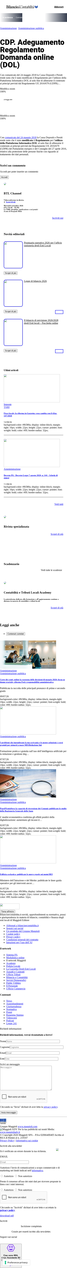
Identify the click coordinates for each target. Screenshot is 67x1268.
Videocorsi (11, 1017)
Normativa (11, 1009)
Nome (3, 1041)
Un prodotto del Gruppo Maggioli (23, 931)
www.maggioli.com (27, 1126)
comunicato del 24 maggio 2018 (20, 137)
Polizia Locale (13, 966)
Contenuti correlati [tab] (15, 634)
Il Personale (12, 985)
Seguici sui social (14, 928)
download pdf (7, 1215)
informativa (37, 1170)
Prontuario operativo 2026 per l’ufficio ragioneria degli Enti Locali (43, 244)
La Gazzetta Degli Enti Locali (21, 969)
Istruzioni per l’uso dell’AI (19, 942)
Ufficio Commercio (15, 988)
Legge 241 (11, 1023)
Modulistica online (15, 957)
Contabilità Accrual (24, 17)
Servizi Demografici (16, 980)
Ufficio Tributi (13, 974)
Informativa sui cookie (27, 1140)
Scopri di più (10, 202)
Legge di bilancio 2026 (35, 281)
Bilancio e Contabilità (17, 977)
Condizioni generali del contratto (22, 939)
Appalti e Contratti (15, 971)
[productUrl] (13, 267)
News (9, 1001)
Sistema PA (12, 954)
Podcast (10, 1020)
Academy (11, 963)
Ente (2, 1058)
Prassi (9, 1012)
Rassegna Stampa (15, 1015)
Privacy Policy (7, 1140)
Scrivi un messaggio (10, 1064)
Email (3, 1053)
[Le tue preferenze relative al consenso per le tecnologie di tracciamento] (16, 1262)
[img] (57, 1149)
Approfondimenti (14, 1003)
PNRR (36, 17)
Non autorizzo (25, 1176)
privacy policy (50, 1107)
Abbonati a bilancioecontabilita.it (22, 925)
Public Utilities (13, 983)
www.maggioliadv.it (10, 1132)
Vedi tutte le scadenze (51, 570)
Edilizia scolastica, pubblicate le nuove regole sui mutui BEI (26, 874)
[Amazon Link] (59, 312)
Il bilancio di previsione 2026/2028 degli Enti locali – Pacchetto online (41, 321)
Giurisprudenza (13, 1006)
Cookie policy (13, 934)
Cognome (5, 1047)
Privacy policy (13, 936)
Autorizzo (9, 1176)
